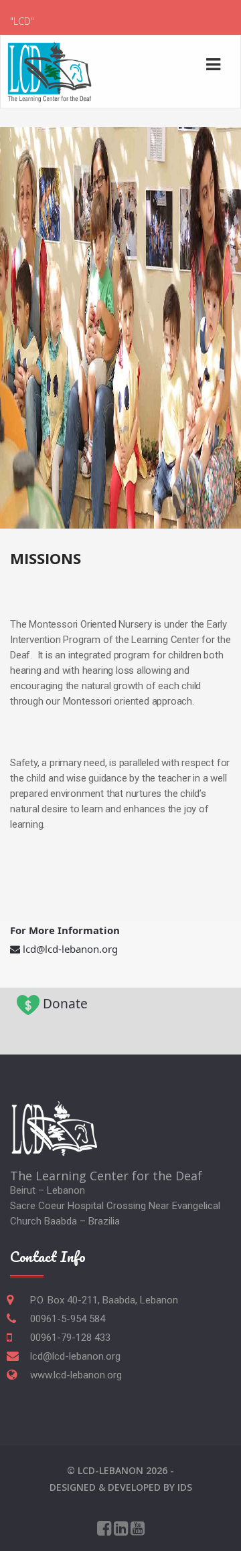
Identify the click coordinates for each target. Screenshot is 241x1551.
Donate (65, 1003)
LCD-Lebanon (110, 1470)
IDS (184, 1487)
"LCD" (22, 21)
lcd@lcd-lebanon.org (70, 948)
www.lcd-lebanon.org (76, 1375)
